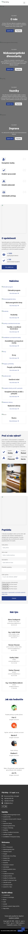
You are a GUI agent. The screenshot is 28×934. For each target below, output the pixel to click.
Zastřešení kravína (7, 884)
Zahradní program (7, 834)
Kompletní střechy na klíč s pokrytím (12, 819)
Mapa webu (6, 908)
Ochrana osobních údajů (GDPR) (11, 906)
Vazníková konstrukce (8, 873)
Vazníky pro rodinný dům (9, 878)
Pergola (5, 853)
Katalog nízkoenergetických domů (11, 814)
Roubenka (5, 862)
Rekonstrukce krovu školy (9, 856)
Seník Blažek (6, 867)
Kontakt (5, 904)
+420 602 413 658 (8, 801)
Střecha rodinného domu (9, 869)
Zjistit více (10, 31)
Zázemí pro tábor (7, 887)
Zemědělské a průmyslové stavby (11, 836)
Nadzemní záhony (7, 823)
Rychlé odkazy (7, 893)
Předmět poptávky (7, 567)
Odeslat (14, 598)
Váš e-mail (4, 552)
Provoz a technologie (8, 897)
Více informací (13, 421)
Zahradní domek (7, 882)
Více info (25, 930)
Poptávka (18, 31)
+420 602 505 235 (8, 798)
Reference (6, 842)
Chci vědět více (9, 267)
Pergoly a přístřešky (8, 828)
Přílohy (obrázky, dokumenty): (10, 582)
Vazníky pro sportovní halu (9, 880)
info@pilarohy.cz (8, 803)
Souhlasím (20, 930)
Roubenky (5, 830)
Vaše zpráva (5, 574)
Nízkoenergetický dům (8, 849)
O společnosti (6, 895)
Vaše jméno (5, 545)
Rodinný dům (6, 858)
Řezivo (4, 899)
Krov (4, 845)
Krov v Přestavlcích (8, 847)
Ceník (4, 901)
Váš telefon (5, 560)
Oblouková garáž (7, 851)
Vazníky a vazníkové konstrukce (11, 832)
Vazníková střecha (7, 876)
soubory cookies (14, 918)
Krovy (4, 821)
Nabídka (5, 812)
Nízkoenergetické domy (9, 825)
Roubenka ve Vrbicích (8, 864)
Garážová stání (6, 816)
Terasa (5, 871)
